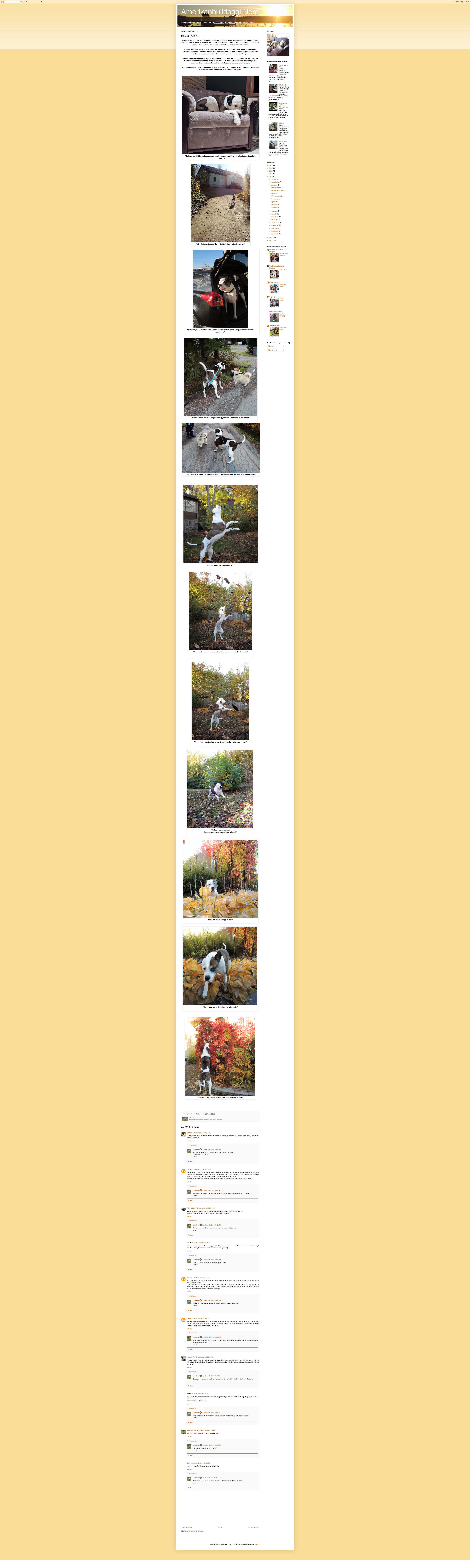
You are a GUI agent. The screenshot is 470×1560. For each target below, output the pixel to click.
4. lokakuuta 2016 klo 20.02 (211, 1445)
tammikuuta (275, 234)
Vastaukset (192, 1145)
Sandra (189, 1133)
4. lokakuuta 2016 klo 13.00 (208, 1430)
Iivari (188, 1277)
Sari (188, 1463)
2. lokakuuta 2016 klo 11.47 (211, 1190)
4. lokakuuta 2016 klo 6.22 (211, 1376)
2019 (271, 168)
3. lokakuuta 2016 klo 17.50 (205, 1357)
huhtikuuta (274, 225)
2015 (271, 237)
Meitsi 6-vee (283, 141)
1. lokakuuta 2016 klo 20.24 (201, 1169)
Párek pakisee (274, 282)
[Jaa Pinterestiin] (214, 1114)
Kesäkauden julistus (283, 104)
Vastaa (189, 1141)
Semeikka (273, 193)
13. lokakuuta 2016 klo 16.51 (212, 1478)
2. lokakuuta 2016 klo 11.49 (211, 1259)
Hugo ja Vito (191, 1357)
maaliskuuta (275, 228)
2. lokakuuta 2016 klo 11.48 (211, 1225)
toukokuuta (274, 222)
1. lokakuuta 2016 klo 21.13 (206, 1208)
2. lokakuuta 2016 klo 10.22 (201, 1243)
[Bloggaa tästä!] (207, 1114)
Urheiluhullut (283, 85)
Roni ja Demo (191, 1208)
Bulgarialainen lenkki (277, 190)
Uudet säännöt (275, 199)
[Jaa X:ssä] (209, 1114)
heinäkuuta (275, 217)
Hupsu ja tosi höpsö (276, 297)
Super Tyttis (274, 202)
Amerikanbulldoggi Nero (220, 12)
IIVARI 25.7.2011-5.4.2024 (283, 315)
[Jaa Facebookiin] (212, 1114)
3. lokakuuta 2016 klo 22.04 (201, 1394)
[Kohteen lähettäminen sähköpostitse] (205, 1114)
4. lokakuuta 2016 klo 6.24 (211, 1412)
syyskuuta (274, 211)
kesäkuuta (274, 219)
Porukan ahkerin (276, 187)
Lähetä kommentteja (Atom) (194, 1531)
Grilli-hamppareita (276, 196)
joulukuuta (274, 179)
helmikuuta (274, 231)
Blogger (256, 1544)
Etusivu (220, 1527)
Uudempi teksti (187, 1527)
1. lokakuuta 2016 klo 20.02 (202, 1133)
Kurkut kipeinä (275, 204)
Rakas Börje (283, 270)
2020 (271, 165)
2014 (271, 240)
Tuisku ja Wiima (192, 1430)
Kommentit (273, 350)
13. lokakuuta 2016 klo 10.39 (200, 1463)
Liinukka (196, 1149)
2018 (271, 171)
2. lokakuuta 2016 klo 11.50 (211, 1300)
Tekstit (272, 346)
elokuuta (274, 214)
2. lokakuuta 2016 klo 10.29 (200, 1277)
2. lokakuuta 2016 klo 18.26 (211, 1337)
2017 (271, 174)
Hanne (189, 1169)
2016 (271, 177)
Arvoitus (281, 123)
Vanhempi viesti (253, 1527)
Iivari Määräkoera (275, 311)
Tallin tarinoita (274, 326)
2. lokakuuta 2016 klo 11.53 (201, 1318)
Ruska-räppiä (275, 207)
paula (189, 1318)
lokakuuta (274, 185)
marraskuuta (275, 182)
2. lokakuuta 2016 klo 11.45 (211, 1149)
